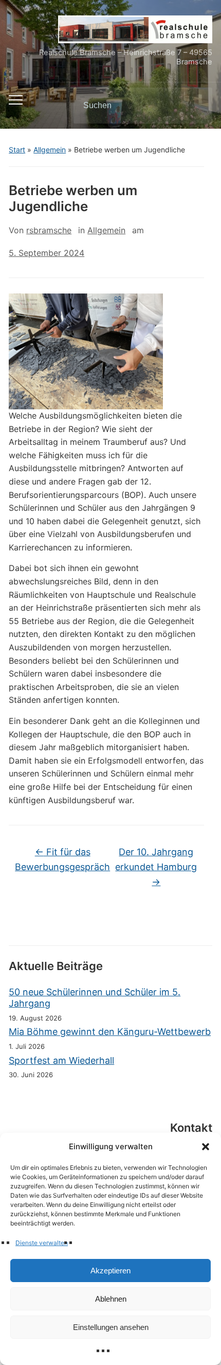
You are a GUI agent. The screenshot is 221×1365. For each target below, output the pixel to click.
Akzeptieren (110, 1270)
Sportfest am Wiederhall (61, 1060)
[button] (205, 1147)
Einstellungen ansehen (111, 1327)
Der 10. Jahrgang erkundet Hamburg (156, 866)
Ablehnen (110, 1298)
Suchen (196, 105)
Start (17, 149)
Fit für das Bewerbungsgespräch (62, 859)
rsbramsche (48, 230)
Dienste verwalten (41, 1243)
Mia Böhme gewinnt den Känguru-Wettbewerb (110, 1031)
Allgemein (49, 149)
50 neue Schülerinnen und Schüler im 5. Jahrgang (94, 998)
